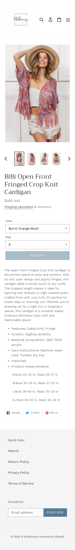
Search (13, 451)
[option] (19, 159)
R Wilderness (29, 536)
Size (8, 237)
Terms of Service (21, 483)
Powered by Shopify (51, 536)
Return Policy (18, 462)
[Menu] (68, 19)
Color (9, 221)
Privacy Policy (18, 472)
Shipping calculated (18, 207)
